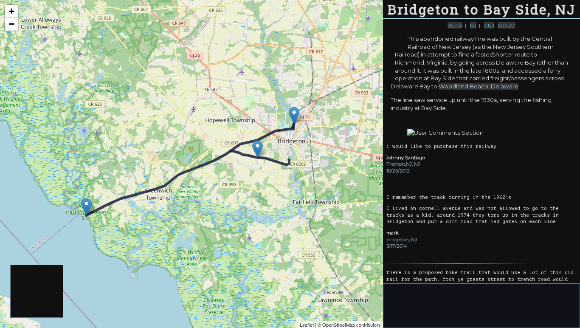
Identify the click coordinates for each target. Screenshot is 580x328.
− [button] (11, 24)
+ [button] (11, 11)
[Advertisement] (37, 291)
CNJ (489, 25)
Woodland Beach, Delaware (478, 86)
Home (455, 25)
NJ (473, 25)
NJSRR (506, 25)
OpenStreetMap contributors (351, 324)
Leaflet (307, 324)
